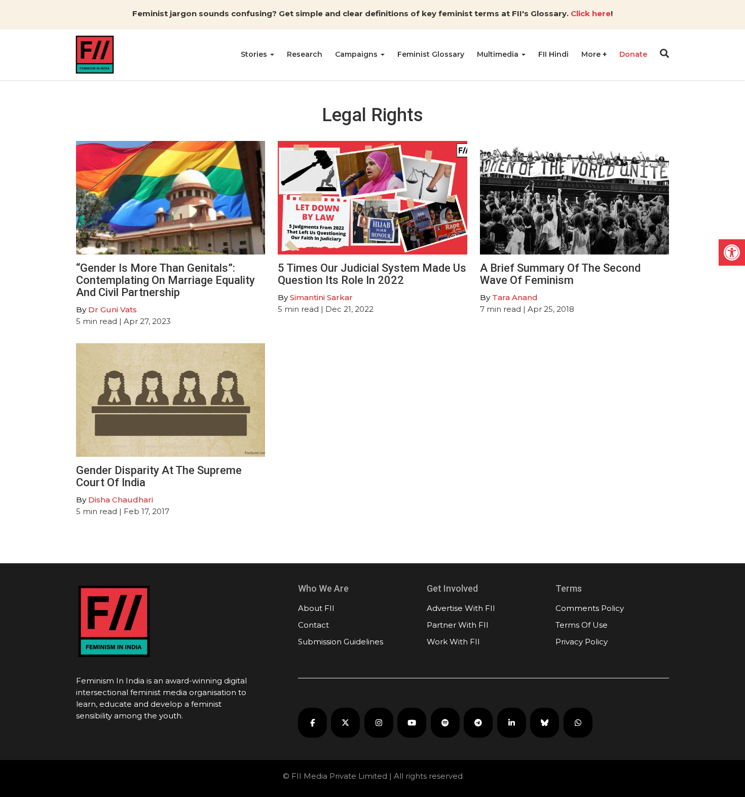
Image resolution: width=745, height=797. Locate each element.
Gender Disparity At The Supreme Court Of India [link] (159, 476)
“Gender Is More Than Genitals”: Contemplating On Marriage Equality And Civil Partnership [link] (165, 280)
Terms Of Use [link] (581, 625)
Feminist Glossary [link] (430, 54)
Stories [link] (255, 54)
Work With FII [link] (453, 641)
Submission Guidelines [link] (340, 641)
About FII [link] (316, 608)
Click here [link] (591, 13)
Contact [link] (313, 625)
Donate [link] (633, 54)
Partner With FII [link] (458, 625)
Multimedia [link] (498, 54)
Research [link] (304, 54)
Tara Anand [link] (515, 297)
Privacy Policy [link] (581, 641)
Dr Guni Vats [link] (112, 309)
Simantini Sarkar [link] (321, 297)
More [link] (592, 54)
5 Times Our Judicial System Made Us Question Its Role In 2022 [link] (372, 274)
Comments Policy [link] (589, 608)
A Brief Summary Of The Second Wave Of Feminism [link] (560, 274)
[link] (732, 252)
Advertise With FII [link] (461, 608)
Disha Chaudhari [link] (120, 499)
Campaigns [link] (357, 54)
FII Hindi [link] (553, 54)
